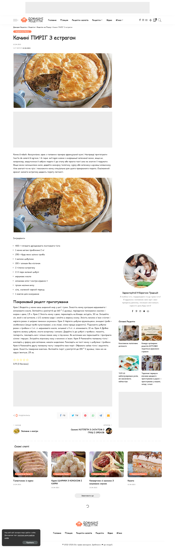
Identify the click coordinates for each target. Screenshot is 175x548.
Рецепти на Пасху (22, 32)
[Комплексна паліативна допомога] (129, 333)
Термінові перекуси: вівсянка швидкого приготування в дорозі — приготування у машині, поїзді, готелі (152, 378)
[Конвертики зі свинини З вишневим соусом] (106, 464)
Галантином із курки (23, 480)
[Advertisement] (87, 7)
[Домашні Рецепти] (32, 20)
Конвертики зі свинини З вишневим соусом (101, 482)
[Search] (160, 20)
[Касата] (145, 464)
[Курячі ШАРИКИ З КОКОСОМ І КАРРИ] (68, 464)
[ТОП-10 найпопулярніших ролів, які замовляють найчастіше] (129, 363)
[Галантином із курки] (30, 464)
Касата (131, 480)
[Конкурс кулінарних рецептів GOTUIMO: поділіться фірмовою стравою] (152, 333)
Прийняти (30, 542)
